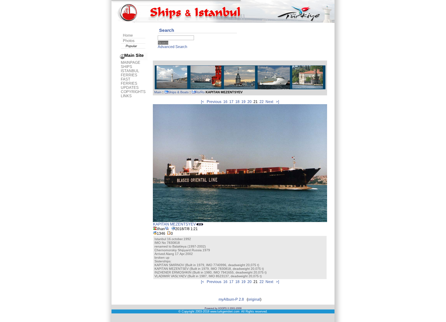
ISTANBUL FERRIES (130, 73)
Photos (128, 41)
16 (225, 102)
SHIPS (126, 67)
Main (157, 92)
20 (249, 102)
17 (231, 102)
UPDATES (130, 88)
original (254, 299)
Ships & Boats (178, 92)
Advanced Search (172, 47)
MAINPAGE (130, 62)
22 (261, 102)
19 (243, 102)
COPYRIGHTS (133, 92)
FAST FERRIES (129, 81)
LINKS (126, 96)
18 (237, 102)
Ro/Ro (200, 92)
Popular (131, 46)
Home (128, 35)
